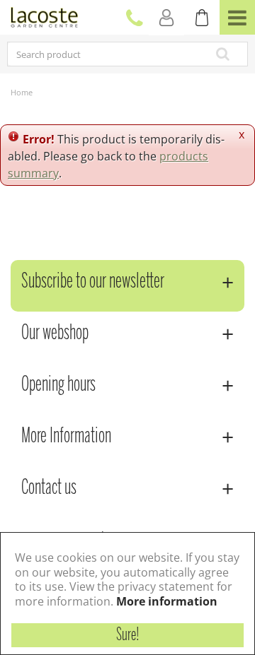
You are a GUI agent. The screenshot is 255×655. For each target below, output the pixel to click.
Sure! (128, 635)
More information (166, 601)
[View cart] (202, 17)
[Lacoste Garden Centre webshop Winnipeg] (44, 16)
